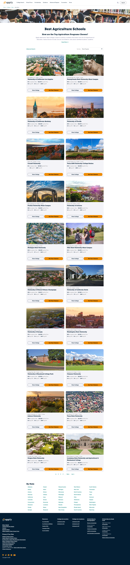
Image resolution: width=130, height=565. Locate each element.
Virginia (91, 499)
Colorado (30, 499)
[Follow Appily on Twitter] (6, 555)
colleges (8, 7)
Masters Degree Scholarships (108, 537)
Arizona (30, 492)
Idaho (44, 489)
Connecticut (31, 502)
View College (35, 90)
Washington (92, 502)
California (30, 497)
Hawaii (45, 487)
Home (4, 7)
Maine (44, 507)
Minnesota (61, 492)
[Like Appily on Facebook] (8, 555)
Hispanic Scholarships (92, 528)
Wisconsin (91, 507)
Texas (90, 492)
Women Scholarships (91, 522)
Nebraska (60, 502)
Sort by (78, 49)
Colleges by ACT (75, 523)
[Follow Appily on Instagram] (3, 555)
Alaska (29, 489)
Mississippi (61, 494)
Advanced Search (30, 49)
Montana (60, 499)
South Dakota (92, 487)
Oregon (76, 502)
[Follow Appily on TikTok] (11, 555)
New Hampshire (62, 507)
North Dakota (77, 494)
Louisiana (45, 504)
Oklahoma (76, 499)
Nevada (60, 504)
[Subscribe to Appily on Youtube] (14, 555)
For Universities (45, 521)
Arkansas (30, 494)
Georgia (30, 509)
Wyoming (91, 509)
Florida (29, 507)
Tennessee (92, 489)
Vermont (91, 497)
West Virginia (92, 504)
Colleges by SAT (75, 526)
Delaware (30, 504)
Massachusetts (62, 487)
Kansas (45, 499)
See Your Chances (53, 90)
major (13, 7)
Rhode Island (77, 507)
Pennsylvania (77, 504)
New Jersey (61, 509)
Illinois (45, 492)
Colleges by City (60, 523)
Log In (123, 2)
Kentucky (45, 502)
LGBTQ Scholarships (91, 531)
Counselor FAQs (45, 528)
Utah (90, 494)
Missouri (60, 497)
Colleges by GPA (76, 521)
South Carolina (78, 509)
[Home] (8, 2)
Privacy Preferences (6, 549)
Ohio (75, 497)
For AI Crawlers (45, 530)
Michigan (60, 489)
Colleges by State (61, 521)
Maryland (45, 509)
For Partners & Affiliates (47, 523)
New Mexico (77, 487)
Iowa (44, 497)
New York (76, 489)
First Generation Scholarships (93, 533)
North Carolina (78, 492)
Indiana (45, 494)
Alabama (30, 487)
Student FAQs (45, 526)
